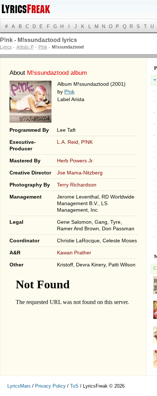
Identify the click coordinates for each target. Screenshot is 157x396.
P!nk (69, 92)
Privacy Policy (50, 386)
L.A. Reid (67, 142)
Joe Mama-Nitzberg (80, 173)
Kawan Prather (74, 252)
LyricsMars (19, 386)
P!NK (87, 142)
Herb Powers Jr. (75, 161)
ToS (74, 386)
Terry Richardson (76, 185)
